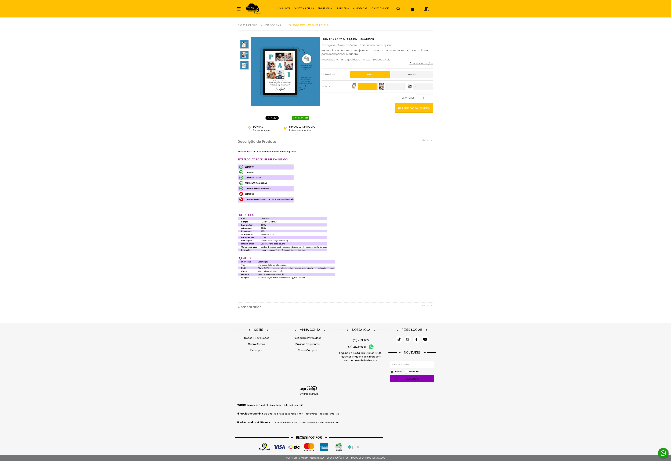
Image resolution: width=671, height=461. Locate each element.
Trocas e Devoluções (256, 338)
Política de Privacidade (308, 338)
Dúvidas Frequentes (307, 344)
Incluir (398, 371)
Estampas (256, 350)
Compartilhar (301, 118)
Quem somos (256, 344)
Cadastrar (412, 379)
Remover (414, 371)
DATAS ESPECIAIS (247, 25)
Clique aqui (263, 200)
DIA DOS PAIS (273, 25)
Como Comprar (307, 350)
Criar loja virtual (309, 393)
